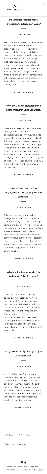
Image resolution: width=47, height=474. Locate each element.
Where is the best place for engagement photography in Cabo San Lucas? (23, 192)
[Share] (43, 3)
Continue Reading (23, 92)
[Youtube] (25, 462)
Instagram (23, 444)
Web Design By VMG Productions (17, 435)
